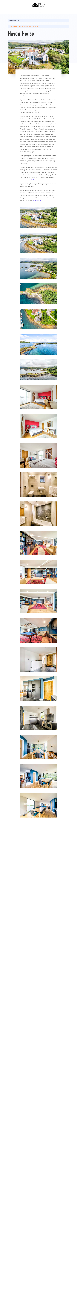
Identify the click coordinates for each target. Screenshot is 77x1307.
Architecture (13, 26)
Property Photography (31, 26)
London (20, 26)
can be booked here (31, 180)
